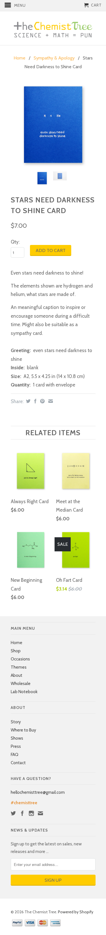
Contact (18, 762)
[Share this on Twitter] (28, 401)
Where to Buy (23, 730)
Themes (19, 667)
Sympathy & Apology (54, 58)
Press (16, 746)
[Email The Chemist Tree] (40, 813)
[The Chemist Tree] (53, 28)
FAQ (14, 754)
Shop (16, 650)
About (16, 675)
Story (16, 721)
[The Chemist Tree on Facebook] (22, 813)
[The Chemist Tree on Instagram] (31, 813)
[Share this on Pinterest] (42, 401)
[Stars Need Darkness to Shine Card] (53, 125)
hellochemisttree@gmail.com (38, 792)
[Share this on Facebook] (35, 401)
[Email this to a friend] (50, 401)
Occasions (20, 659)
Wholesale (21, 683)
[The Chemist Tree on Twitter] (13, 813)
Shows (17, 738)
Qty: (15, 242)
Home (16, 642)
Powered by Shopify (75, 911)
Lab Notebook (24, 691)
